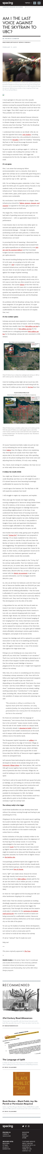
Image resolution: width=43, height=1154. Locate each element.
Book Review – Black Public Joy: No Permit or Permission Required (20, 1102)
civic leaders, (26, 134)
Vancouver (7, 1136)
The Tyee (27, 951)
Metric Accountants (20, 573)
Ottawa (5, 1145)
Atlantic (6, 1147)
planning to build (25, 728)
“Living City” (12, 535)
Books (24, 1134)
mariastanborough (11, 1026)
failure (22, 285)
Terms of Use (27, 1149)
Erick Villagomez (11, 1067)
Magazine (25, 1132)
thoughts (15, 140)
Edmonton (6, 1149)
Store (24, 1138)
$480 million (22, 879)
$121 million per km (25, 329)
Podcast (25, 1136)
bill (13, 265)
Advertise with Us (28, 1145)
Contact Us (26, 1151)
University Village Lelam (11, 765)
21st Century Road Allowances (17, 1018)
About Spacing (27, 1143)
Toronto (6, 1134)
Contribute (26, 1147)
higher (9, 450)
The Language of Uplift (14, 1059)
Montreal (6, 1143)
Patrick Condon (12, 39)
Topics (27, 3)
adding (31, 740)
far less (30, 387)
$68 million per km (31, 326)
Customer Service (28, 1142)
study (12, 847)
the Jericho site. (10, 857)
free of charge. (18, 869)
